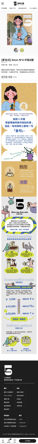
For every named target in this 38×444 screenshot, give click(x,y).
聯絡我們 (6, 409)
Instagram (22, 426)
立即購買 (27, 441)
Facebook (22, 423)
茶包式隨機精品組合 (10, 419)
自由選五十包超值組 (10, 426)
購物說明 (6, 402)
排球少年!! (13, 8)
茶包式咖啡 (20, 395)
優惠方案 (6, 399)
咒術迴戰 (4, 8)
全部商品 (19, 406)
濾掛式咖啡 (20, 392)
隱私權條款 (7, 406)
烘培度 (19, 399)
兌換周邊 (19, 402)
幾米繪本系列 (23, 8)
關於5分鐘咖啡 (8, 392)
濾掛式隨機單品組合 (10, 423)
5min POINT (8, 395)
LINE (20, 419)
